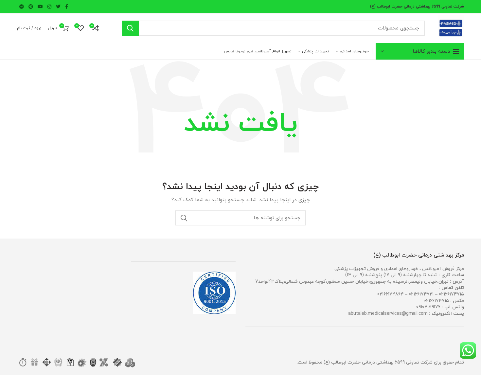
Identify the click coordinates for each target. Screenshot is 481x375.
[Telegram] (21, 6)
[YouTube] (40, 6)
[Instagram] (49, 6)
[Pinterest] (30, 6)
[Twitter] (58, 6)
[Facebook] (66, 6)
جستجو (130, 28)
